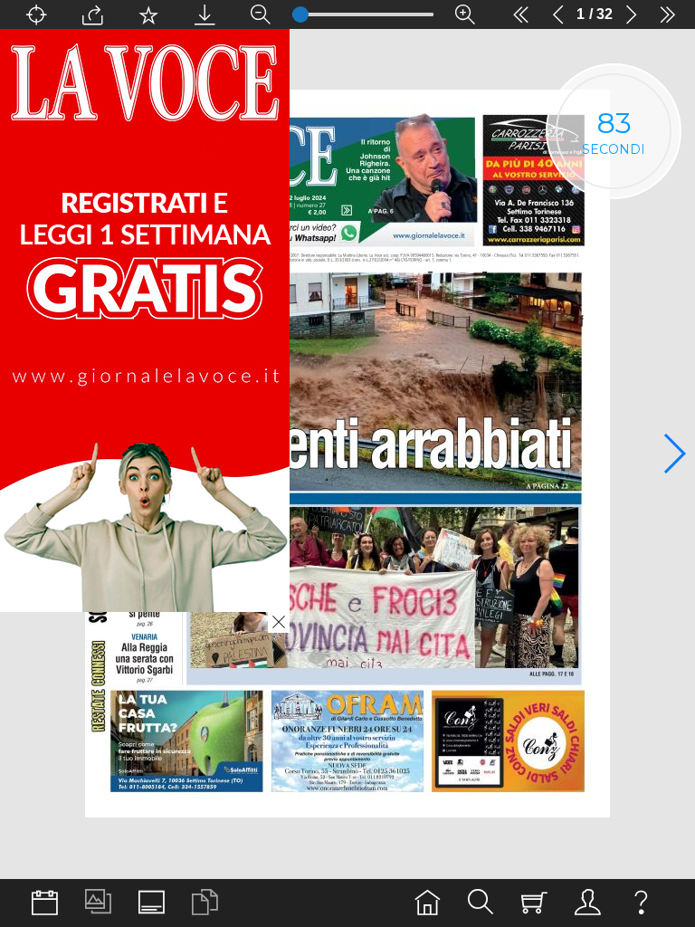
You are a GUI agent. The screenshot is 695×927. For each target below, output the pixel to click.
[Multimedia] (98, 903)
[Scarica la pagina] (204, 14)
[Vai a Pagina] (36, 14)
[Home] (427, 903)
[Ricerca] (481, 903)
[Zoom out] (261, 14)
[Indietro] (558, 14)
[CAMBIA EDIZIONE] (45, 903)
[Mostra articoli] (205, 903)
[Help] (641, 903)
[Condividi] (92, 14)
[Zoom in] (465, 14)
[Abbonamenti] (534, 903)
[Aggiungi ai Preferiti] (148, 14)
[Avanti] (630, 14)
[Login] (588, 903)
